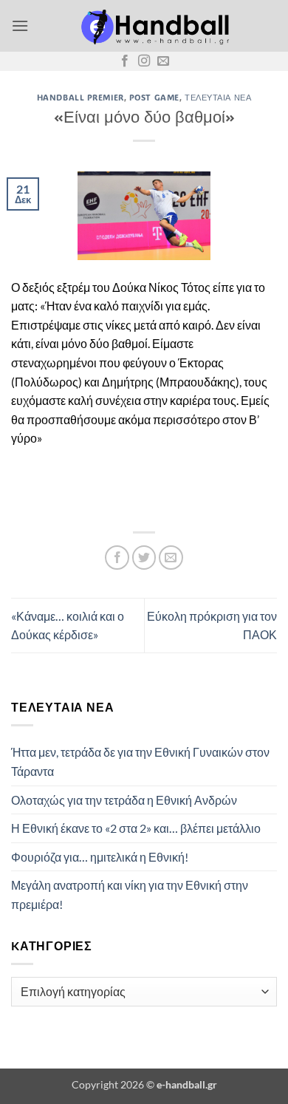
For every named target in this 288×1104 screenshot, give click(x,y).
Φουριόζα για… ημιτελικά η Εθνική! (99, 857)
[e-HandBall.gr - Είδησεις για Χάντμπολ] (153, 26)
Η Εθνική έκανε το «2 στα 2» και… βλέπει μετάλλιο (136, 828)
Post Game (154, 97)
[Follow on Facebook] (125, 61)
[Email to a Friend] (171, 557)
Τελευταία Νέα (218, 97)
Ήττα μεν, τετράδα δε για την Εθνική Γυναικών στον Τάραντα (140, 761)
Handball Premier (80, 97)
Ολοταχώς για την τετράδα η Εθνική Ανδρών (124, 800)
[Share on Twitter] (144, 557)
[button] (20, 25)
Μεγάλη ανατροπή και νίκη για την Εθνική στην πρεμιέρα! (129, 894)
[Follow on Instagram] (144, 61)
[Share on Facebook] (117, 557)
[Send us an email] (163, 61)
